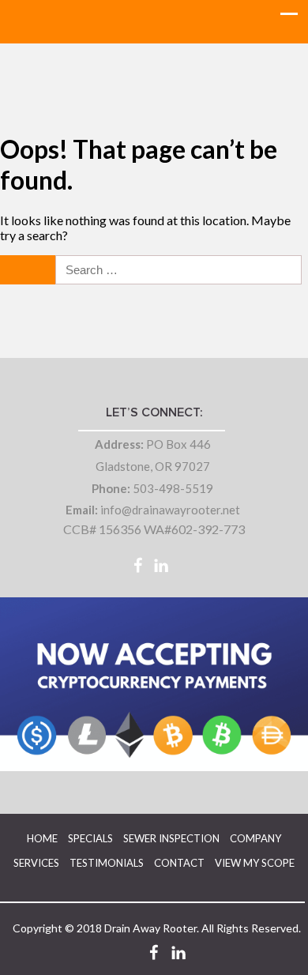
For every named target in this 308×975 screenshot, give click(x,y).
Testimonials (106, 862)
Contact (179, 862)
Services (36, 862)
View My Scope (255, 862)
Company (255, 838)
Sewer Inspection (171, 838)
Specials (90, 838)
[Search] (29, 269)
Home (42, 838)
